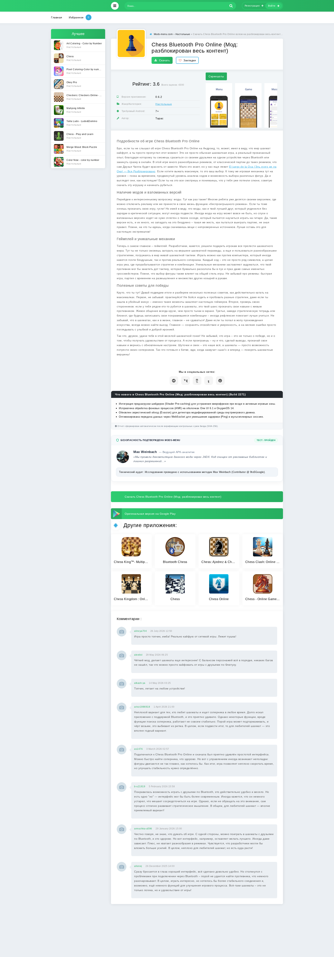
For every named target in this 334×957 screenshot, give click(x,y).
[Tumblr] (208, 380)
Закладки (189, 60)
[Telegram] (174, 380)
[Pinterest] (220, 380)
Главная (56, 17)
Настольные (163, 104)
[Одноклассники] (197, 380)
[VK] (185, 380)
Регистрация (252, 5)
